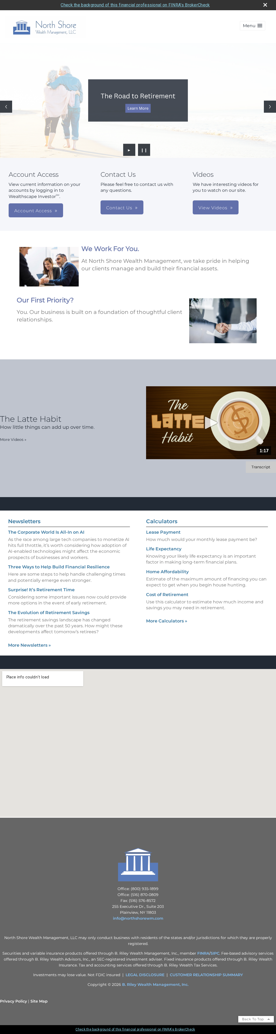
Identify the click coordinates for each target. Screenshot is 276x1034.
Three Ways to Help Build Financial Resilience (59, 566)
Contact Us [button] (119, 207)
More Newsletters (29, 645)
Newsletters (24, 521)
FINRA (203, 953)
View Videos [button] (212, 207)
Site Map (39, 1001)
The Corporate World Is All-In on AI (46, 532)
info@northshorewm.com (138, 918)
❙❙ (144, 149)
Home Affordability (167, 571)
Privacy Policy (13, 1001)
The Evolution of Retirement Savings (48, 612)
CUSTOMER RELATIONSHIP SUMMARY (206, 974)
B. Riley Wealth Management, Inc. (155, 984)
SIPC (215, 953)
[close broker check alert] (265, 5)
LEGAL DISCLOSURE (145, 974)
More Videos (13, 439)
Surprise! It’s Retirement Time (41, 589)
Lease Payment (163, 532)
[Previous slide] (6, 107)
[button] (252, 25)
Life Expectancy (163, 548)
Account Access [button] (33, 210)
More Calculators (166, 621)
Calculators (161, 521)
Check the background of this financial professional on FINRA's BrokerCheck (135, 5)
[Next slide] (270, 107)
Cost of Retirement (167, 594)
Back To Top (253, 1019)
